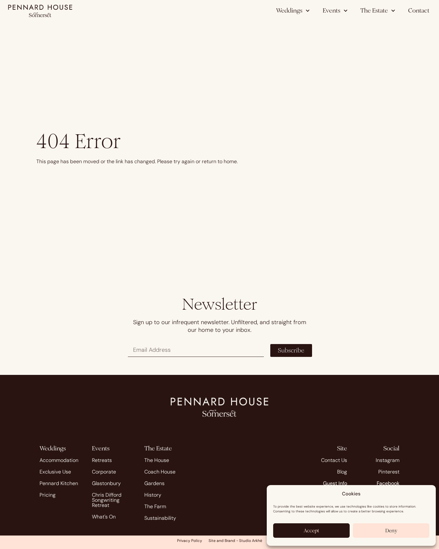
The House (156, 460)
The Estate (374, 10)
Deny (391, 530)
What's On (104, 516)
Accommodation (59, 460)
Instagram (387, 460)
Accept (311, 530)
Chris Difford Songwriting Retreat (106, 500)
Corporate (104, 471)
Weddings (289, 10)
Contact (418, 10)
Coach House (159, 471)
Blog (342, 471)
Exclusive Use (55, 471)
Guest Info (335, 483)
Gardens (154, 483)
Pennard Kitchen (59, 483)
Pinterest (388, 471)
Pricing (48, 494)
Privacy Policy (189, 540)
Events (331, 10)
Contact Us (334, 460)
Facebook (388, 483)
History (152, 494)
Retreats (102, 460)
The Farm (155, 506)
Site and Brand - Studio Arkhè (235, 540)
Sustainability (160, 518)
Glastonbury (106, 483)
